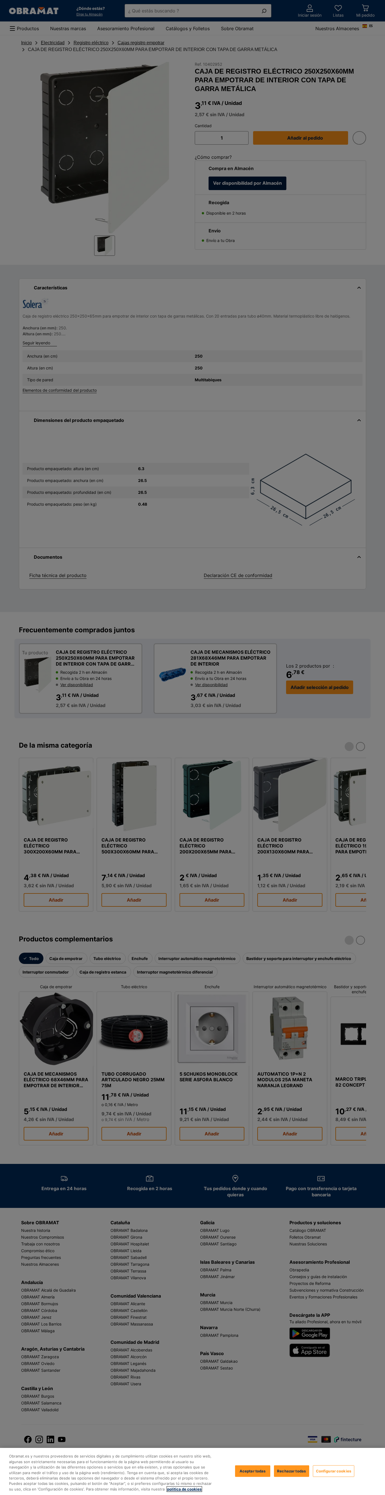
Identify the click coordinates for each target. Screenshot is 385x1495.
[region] (192, 1471)
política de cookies (184, 1489)
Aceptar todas (253, 1470)
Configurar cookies (333, 1470)
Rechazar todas (291, 1470)
